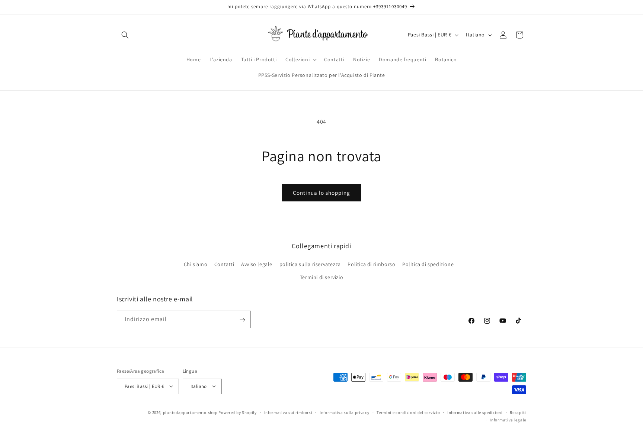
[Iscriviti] (242, 319)
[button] (125, 35)
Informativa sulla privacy (345, 412)
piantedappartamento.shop (190, 412)
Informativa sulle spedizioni (475, 412)
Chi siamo (195, 263)
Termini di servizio (321, 276)
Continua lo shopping (321, 192)
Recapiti (518, 412)
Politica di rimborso (371, 263)
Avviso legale (256, 263)
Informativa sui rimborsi (288, 412)
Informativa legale (508, 419)
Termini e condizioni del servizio (408, 412)
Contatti (224, 263)
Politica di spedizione (428, 263)
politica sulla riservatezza (310, 263)
